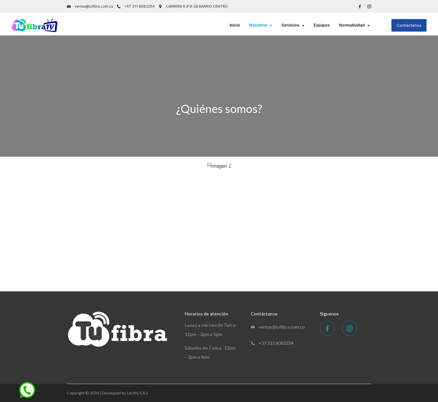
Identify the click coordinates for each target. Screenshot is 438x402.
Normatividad (352, 25)
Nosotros (258, 25)
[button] (209, 166)
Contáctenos (409, 25)
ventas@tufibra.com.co (94, 6)
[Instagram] (369, 6)
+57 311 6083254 (139, 6)
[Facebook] (360, 6)
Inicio (235, 25)
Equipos (322, 25)
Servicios (290, 25)
